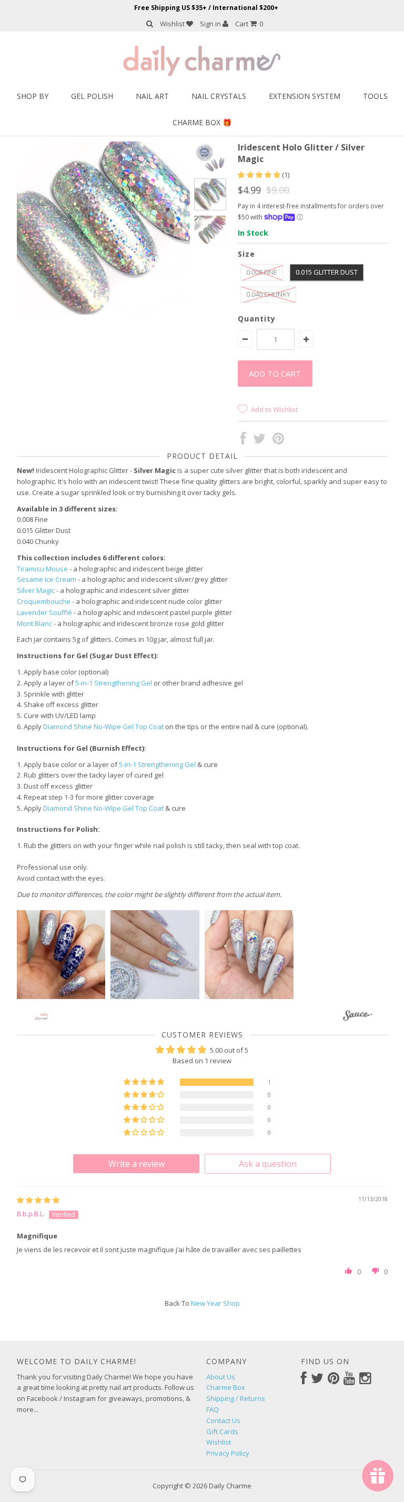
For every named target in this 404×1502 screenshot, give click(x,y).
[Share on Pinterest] (278, 441)
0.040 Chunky (268, 294)
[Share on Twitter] (259, 441)
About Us (220, 1377)
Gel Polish (92, 96)
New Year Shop (215, 1303)
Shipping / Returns (235, 1398)
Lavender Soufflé (44, 612)
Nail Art (152, 96)
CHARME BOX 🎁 (202, 122)
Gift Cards (222, 1431)
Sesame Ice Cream (46, 579)
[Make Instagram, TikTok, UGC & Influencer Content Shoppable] (357, 1017)
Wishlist (173, 23)
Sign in (211, 23)
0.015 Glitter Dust (327, 272)
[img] (38, 1200)
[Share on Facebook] (243, 441)
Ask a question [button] (268, 1164)
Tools (375, 96)
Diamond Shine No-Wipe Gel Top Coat (103, 726)
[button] (260, 174)
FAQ (212, 1409)
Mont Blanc (34, 623)
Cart (249, 23)
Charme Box (225, 1387)
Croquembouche (43, 601)
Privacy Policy (227, 1453)
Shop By (32, 96)
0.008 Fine (261, 272)
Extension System (304, 96)
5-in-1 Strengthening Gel (113, 683)
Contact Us (223, 1420)
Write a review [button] (136, 1164)
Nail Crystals (218, 96)
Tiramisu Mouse (42, 568)
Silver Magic (36, 590)
